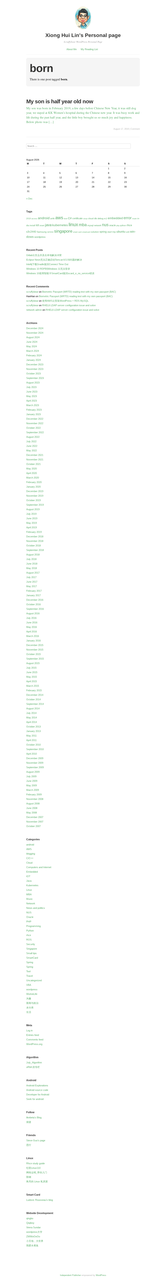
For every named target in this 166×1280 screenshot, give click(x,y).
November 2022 (34, 423)
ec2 (105, 218)
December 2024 (34, 328)
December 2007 (34, 817)
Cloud (29, 862)
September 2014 (35, 704)
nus (105, 224)
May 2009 (31, 785)
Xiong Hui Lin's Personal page (83, 35)
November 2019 (34, 495)
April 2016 (31, 631)
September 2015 (35, 658)
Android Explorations (37, 1085)
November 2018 (34, 541)
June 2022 (31, 446)
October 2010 (33, 744)
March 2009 (32, 790)
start (109, 232)
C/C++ (29, 858)
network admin (34, 309)
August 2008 (33, 803)
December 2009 (34, 758)
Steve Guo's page (35, 1140)
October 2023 (33, 373)
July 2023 (31, 387)
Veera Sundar (33, 1227)
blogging (30, 853)
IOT (28, 876)
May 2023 (31, 396)
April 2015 (31, 681)
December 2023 (34, 364)
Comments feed (34, 1039)
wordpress (40, 237)
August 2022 (33, 437)
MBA (29, 894)
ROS (29, 939)
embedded (115, 218)
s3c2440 (31, 231)
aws (59, 217)
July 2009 (31, 776)
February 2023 (34, 409)
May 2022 (31, 450)
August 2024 (33, 337)
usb (127, 232)
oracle (112, 225)
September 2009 (35, 767)
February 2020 (34, 482)
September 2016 (35, 609)
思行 (28, 1145)
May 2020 (31, 468)
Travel (29, 975)
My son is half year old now (59, 101)
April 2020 (31, 473)
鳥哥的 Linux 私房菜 (37, 1181)
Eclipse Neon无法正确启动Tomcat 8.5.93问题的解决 (54, 259)
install (32, 225)
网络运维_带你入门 (36, 1172)
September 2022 (35, 432)
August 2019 (33, 509)
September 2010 (35, 749)
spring (103, 231)
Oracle (29, 917)
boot (65, 219)
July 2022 (31, 441)
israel (42, 225)
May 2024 (31, 346)
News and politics (35, 908)
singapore (63, 231)
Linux (29, 889)
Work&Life (31, 994)
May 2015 (31, 676)
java (48, 225)
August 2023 (33, 382)
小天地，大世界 (34, 1241)
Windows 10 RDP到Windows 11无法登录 (48, 268)
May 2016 (31, 627)
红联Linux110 (33, 1168)
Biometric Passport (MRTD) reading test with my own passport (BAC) (79, 291)
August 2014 (33, 708)
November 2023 (34, 369)
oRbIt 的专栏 (33, 1067)
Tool (28, 971)
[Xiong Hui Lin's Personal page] (83, 30)
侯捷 (28, 1122)
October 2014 (33, 699)
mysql (90, 225)
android (44, 218)
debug (100, 218)
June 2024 (31, 341)
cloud (91, 218)
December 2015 (34, 645)
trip (114, 232)
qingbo (29, 1218)
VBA (28, 985)
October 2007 (33, 826)
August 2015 (33, 663)
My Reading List (89, 49)
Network (30, 903)
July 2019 (31, 513)
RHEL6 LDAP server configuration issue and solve (69, 305)
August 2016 (33, 613)
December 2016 (34, 599)
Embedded (32, 871)
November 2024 (34, 332)
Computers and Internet (38, 867)
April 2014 (31, 722)
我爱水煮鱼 (32, 1245)
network (97, 225)
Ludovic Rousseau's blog (39, 1200)
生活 (28, 1012)
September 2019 (35, 504)
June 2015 (31, 672)
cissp (85, 219)
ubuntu (120, 231)
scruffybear (32, 291)
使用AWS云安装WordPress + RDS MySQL (65, 300)
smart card (77, 232)
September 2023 (35, 378)
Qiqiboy (30, 1222)
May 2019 (31, 523)
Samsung (42, 232)
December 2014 (34, 695)
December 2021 (34, 455)
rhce (129, 225)
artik (52, 218)
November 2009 (34, 762)
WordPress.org (34, 1044)
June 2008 (31, 808)
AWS (29, 849)
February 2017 (34, 590)
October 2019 (33, 500)
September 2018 (35, 550)
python (123, 225)
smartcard (86, 232)
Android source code (37, 1090)
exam (134, 219)
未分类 (30, 1007)
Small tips (31, 953)
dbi (95, 218)
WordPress (101, 1275)
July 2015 (31, 667)
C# (70, 218)
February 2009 (34, 794)
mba (83, 224)
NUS (28, 912)
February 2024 (34, 355)
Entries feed (32, 1035)
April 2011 (31, 740)
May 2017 (31, 586)
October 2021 (33, 464)
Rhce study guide (35, 1163)
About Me (71, 49)
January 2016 (33, 640)
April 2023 (31, 400)
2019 (28, 218)
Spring (29, 962)
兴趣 (28, 998)
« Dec (29, 198)
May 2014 (31, 717)
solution (95, 232)
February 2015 (34, 690)
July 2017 (31, 577)
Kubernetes (32, 885)
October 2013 (33, 726)
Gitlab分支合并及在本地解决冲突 (44, 255)
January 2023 (33, 414)
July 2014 (31, 713)
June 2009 (31, 781)
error (128, 218)
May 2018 (31, 568)
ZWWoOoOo (33, 1236)
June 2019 (31, 518)
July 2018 (31, 559)
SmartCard (32, 957)
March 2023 (32, 405)
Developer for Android (37, 1094)
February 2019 (34, 532)
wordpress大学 (34, 1232)
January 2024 (33, 360)
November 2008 (34, 799)
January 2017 (33, 595)
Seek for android (35, 1099)
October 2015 (33, 654)
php (117, 225)
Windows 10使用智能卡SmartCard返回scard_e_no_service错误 (60, 273)
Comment (135, 129)
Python (30, 930)
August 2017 (33, 572)
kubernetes (60, 225)
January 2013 (33, 731)
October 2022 (33, 427)
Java (28, 880)
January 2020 (33, 486)
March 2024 (32, 351)
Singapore (31, 948)
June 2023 (31, 391)
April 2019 (31, 527)
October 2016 (33, 604)
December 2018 (34, 536)
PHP (28, 921)
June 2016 (31, 622)
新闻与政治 (32, 1003)
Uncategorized (34, 980)
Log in (29, 1030)
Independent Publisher (70, 1275)
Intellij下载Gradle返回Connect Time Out (47, 264)
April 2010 (31, 753)
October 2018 (33, 545)
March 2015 (32, 685)
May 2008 (31, 812)
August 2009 (33, 771)
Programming (33, 926)
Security (30, 944)
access (34, 219)
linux (73, 224)
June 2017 (31, 581)
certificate (77, 218)
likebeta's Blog (34, 1117)
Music (29, 899)
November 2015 (34, 649)
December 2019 (34, 491)
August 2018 (33, 554)
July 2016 (31, 618)
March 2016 (32, 636)
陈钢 (28, 1177)
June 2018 (31, 563)
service (50, 232)
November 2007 (34, 821)
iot (37, 225)
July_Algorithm (34, 1062)
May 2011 (31, 735)
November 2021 (34, 459)
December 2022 (34, 418)
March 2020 (32, 477)
